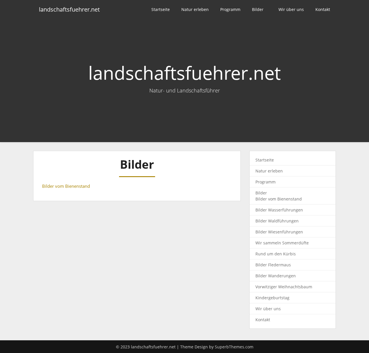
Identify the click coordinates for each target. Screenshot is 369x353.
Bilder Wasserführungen (279, 210)
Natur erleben (195, 9)
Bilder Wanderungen (275, 275)
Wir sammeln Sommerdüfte (282, 243)
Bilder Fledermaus (273, 264)
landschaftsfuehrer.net (69, 9)
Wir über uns (291, 9)
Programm (230, 9)
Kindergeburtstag (272, 297)
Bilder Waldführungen (277, 221)
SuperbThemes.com (234, 347)
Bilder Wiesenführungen (279, 232)
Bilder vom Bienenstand (66, 186)
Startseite (160, 9)
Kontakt (322, 9)
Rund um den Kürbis (275, 254)
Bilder (257, 9)
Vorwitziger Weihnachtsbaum (283, 286)
